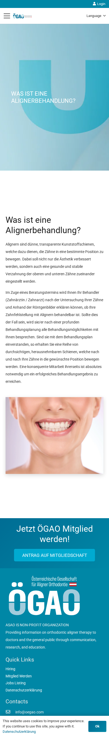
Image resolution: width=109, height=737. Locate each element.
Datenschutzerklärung (24, 690)
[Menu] (7, 16)
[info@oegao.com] (10, 712)
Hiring (10, 669)
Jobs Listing (16, 683)
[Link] (22, 16)
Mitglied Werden (19, 676)
